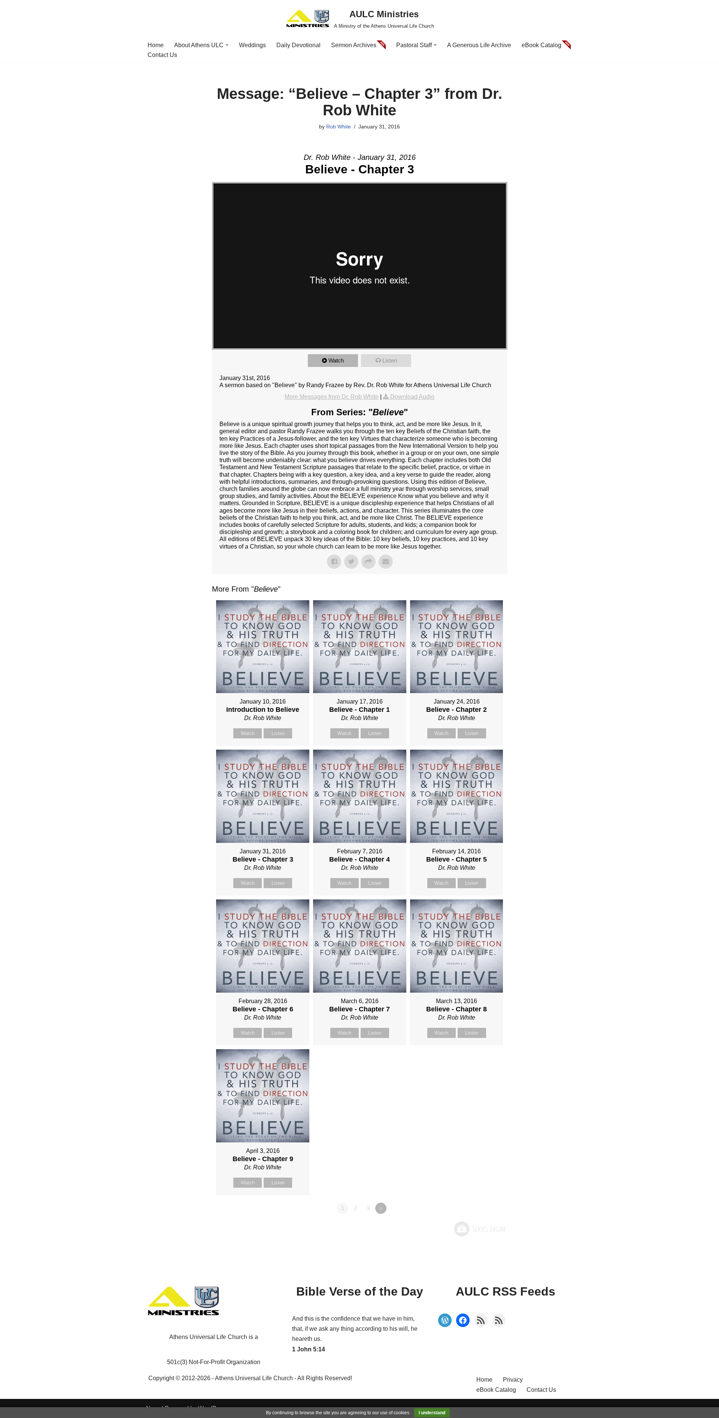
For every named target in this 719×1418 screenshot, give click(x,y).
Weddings (252, 45)
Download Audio (412, 397)
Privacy (513, 1379)
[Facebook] (463, 1320)
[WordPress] (445, 1320)
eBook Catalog (541, 45)
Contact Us (162, 55)
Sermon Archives (353, 45)
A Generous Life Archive (479, 45)
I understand (432, 1412)
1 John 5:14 (308, 1349)
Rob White (338, 127)
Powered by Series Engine (479, 1228)
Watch (336, 360)
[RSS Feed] (481, 1320)
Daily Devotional (298, 45)
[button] (226, 44)
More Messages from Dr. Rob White (332, 397)
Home (156, 45)
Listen (389, 360)
